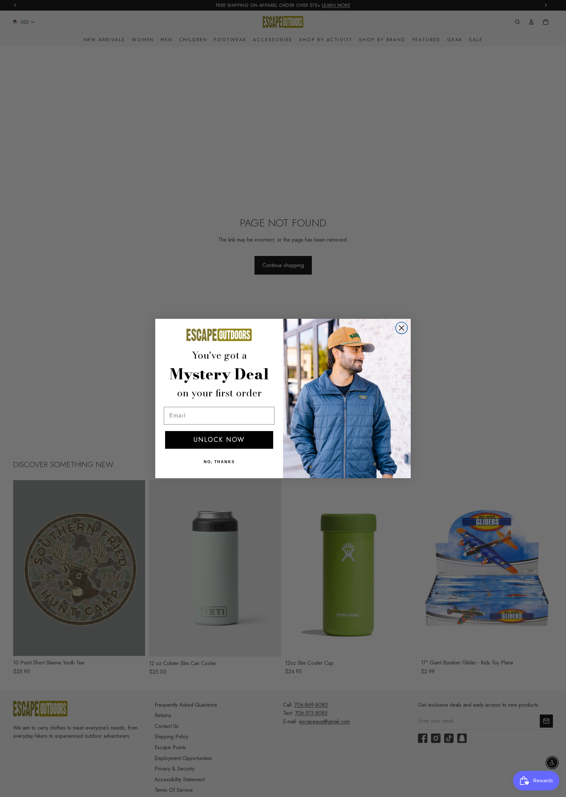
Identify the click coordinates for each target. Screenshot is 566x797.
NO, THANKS (219, 462)
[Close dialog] (401, 328)
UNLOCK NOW (219, 439)
